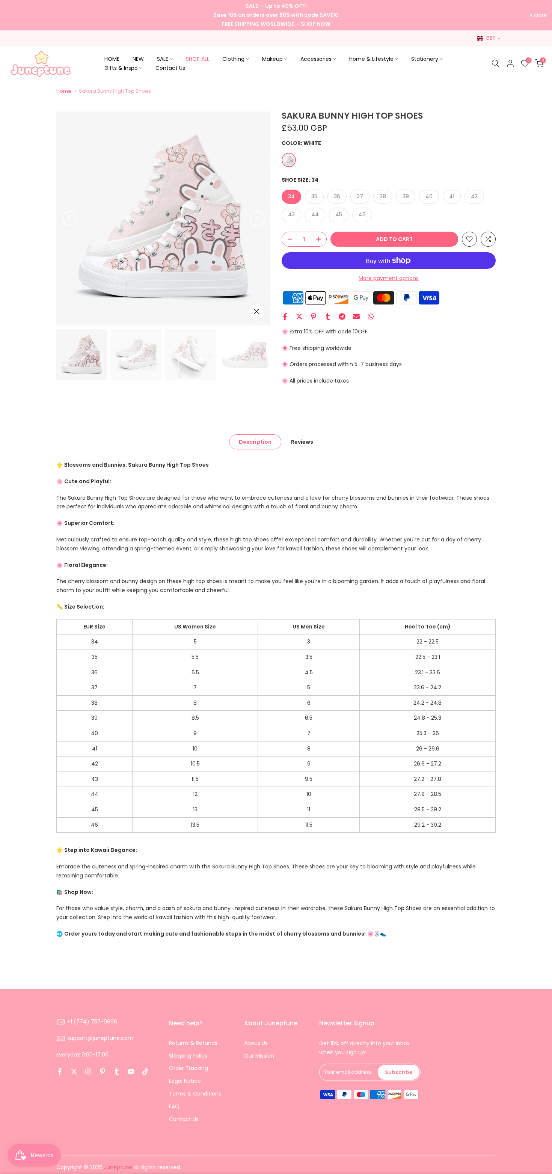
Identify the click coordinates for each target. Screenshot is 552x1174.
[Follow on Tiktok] (145, 1071)
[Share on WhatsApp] (370, 316)
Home (63, 91)
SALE (162, 59)
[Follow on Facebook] (59, 1071)
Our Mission (259, 1055)
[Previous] (69, 218)
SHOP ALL (197, 59)
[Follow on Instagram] (88, 1071)
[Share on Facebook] (285, 316)
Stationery (424, 59)
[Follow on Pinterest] (102, 1071)
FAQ (174, 1106)
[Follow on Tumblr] (116, 1071)
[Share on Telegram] (342, 316)
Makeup (272, 59)
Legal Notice (185, 1081)
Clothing (233, 59)
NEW (138, 59)
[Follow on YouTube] (131, 1071)
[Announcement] (276, 15)
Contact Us (170, 68)
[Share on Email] (356, 316)
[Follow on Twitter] (74, 1071)
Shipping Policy (188, 1055)
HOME (111, 59)
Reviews (302, 442)
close (16, 15)
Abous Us (256, 1043)
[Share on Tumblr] (327, 316)
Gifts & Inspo (121, 68)
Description (255, 442)
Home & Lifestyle (371, 59)
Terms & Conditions (195, 1093)
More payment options (389, 278)
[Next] (257, 218)
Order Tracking (188, 1068)
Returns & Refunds (193, 1043)
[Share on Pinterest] (313, 316)
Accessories (316, 59)
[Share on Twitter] (299, 316)
